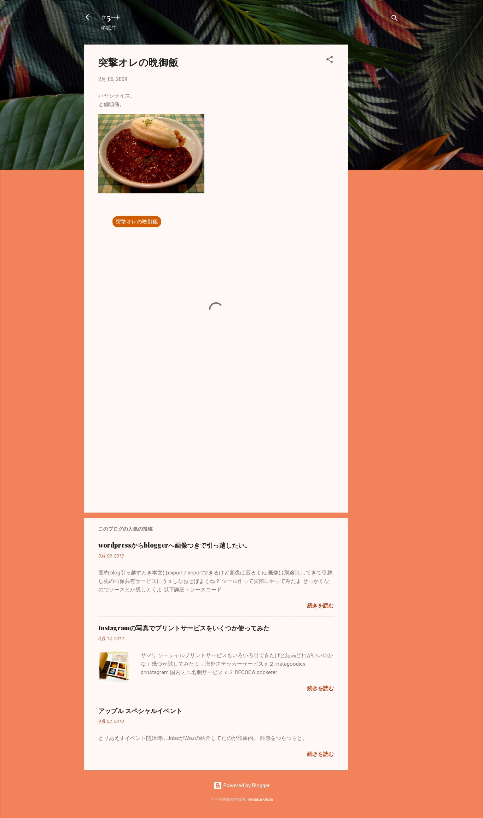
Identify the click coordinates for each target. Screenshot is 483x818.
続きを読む (320, 605)
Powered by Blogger (246, 785)
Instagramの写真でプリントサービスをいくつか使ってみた (184, 628)
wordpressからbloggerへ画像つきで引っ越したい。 (174, 545)
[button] (329, 60)
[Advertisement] (376, 151)
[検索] (394, 19)
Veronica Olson (260, 799)
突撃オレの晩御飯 (137, 221)
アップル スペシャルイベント (140, 710)
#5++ (110, 17)
